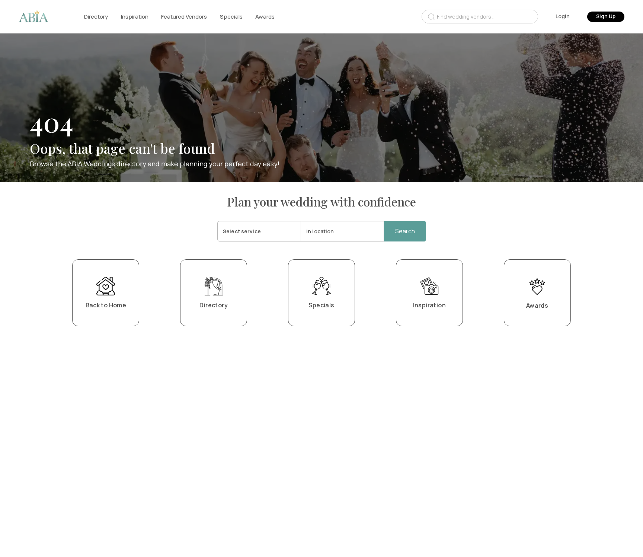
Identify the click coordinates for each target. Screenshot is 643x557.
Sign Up (605, 16)
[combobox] (480, 16)
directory (96, 16)
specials (231, 16)
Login (563, 16)
